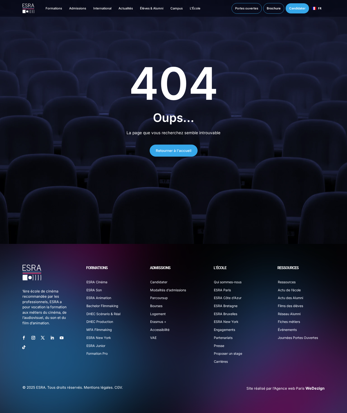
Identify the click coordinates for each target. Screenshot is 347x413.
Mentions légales (98, 387)
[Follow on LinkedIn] (52, 338)
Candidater (158, 282)
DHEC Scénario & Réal (103, 314)
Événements (287, 330)
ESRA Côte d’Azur (227, 298)
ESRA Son (94, 290)
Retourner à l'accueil (173, 150)
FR (320, 8)
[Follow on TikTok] (24, 347)
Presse (219, 346)
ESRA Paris (222, 290)
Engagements (224, 330)
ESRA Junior (95, 346)
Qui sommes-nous (227, 282)
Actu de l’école (289, 290)
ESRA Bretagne (225, 306)
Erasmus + (158, 322)
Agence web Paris (299, 388)
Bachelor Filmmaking (102, 306)
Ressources (287, 282)
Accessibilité (159, 330)
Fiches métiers (289, 322)
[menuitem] (49, 8)
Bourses (156, 306)
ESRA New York (98, 338)
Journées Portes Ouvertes (298, 338)
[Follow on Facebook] (24, 338)
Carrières (221, 361)
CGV (118, 387)
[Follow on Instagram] (33, 338)
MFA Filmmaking (99, 330)
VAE (153, 338)
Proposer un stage (228, 353)
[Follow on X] (43, 338)
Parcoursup (159, 298)
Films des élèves (290, 306)
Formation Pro (97, 353)
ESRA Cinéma (96, 282)
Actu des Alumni (290, 298)
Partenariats (223, 338)
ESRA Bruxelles (225, 314)
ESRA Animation (98, 298)
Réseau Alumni (289, 314)
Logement (158, 314)
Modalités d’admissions (168, 290)
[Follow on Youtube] (61, 338)
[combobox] (317, 8)
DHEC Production (99, 322)
